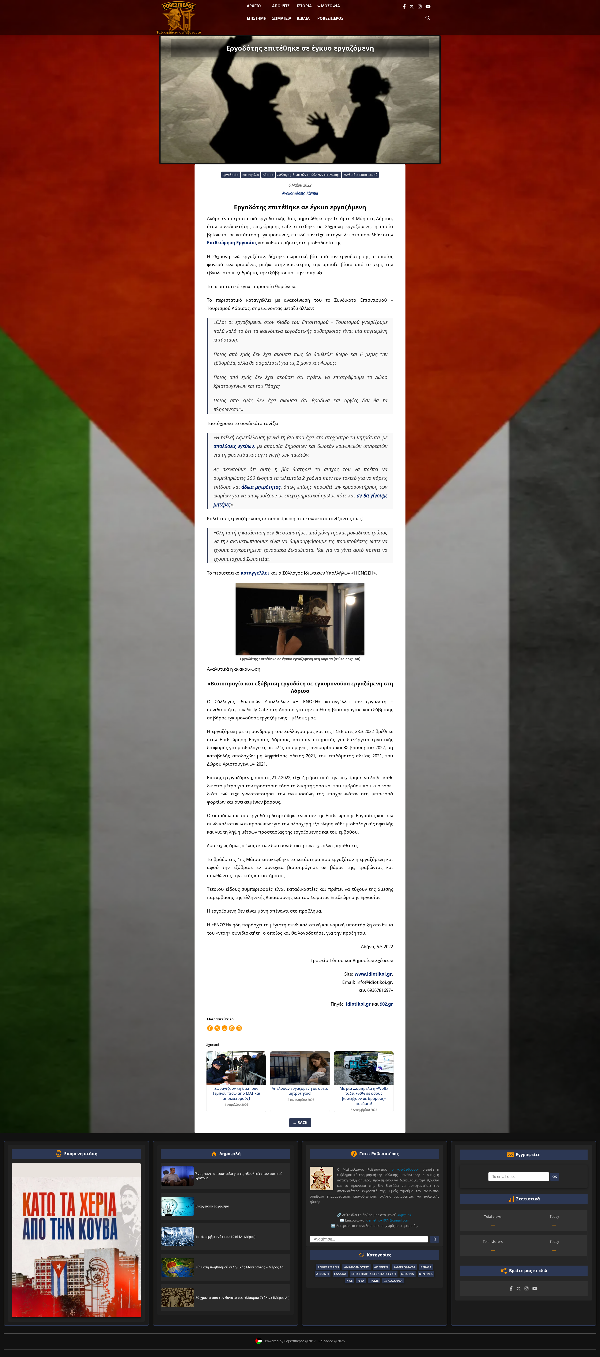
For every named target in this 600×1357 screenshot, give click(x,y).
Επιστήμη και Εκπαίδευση (373, 1274)
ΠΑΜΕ (374, 1280)
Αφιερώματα (404, 1267)
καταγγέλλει (255, 573)
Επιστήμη (256, 18)
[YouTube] (428, 6)
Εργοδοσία (230, 175)
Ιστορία (304, 5)
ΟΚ (554, 1177)
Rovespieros (328, 1267)
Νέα (361, 1280)
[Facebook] (404, 6)
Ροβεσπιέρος (330, 18)
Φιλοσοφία (328, 5)
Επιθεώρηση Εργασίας (232, 242)
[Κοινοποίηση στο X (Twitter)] (217, 1028)
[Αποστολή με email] (224, 1028)
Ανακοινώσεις (293, 193)
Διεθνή (322, 1274)
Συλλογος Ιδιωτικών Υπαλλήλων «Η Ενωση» (308, 175)
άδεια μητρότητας (261, 487)
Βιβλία (303, 18)
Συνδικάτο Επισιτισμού (360, 175)
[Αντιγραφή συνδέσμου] (232, 1028)
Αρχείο (254, 5)
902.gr (386, 1004)
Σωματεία (281, 18)
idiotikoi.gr (358, 1004)
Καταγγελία (250, 175)
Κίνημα (312, 193)
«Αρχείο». (404, 1215)
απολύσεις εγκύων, (234, 446)
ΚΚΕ (349, 1280)
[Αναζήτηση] (427, 18)
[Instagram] (420, 6)
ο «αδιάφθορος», (406, 1169)
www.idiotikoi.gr (373, 974)
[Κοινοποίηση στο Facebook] (210, 1028)
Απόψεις (280, 5)
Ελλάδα (340, 1274)
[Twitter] (411, 6)
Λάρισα (268, 175)
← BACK (300, 1122)
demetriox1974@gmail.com (387, 1220)
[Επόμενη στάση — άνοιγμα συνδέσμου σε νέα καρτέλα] (76, 1240)
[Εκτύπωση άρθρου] (239, 1028)
